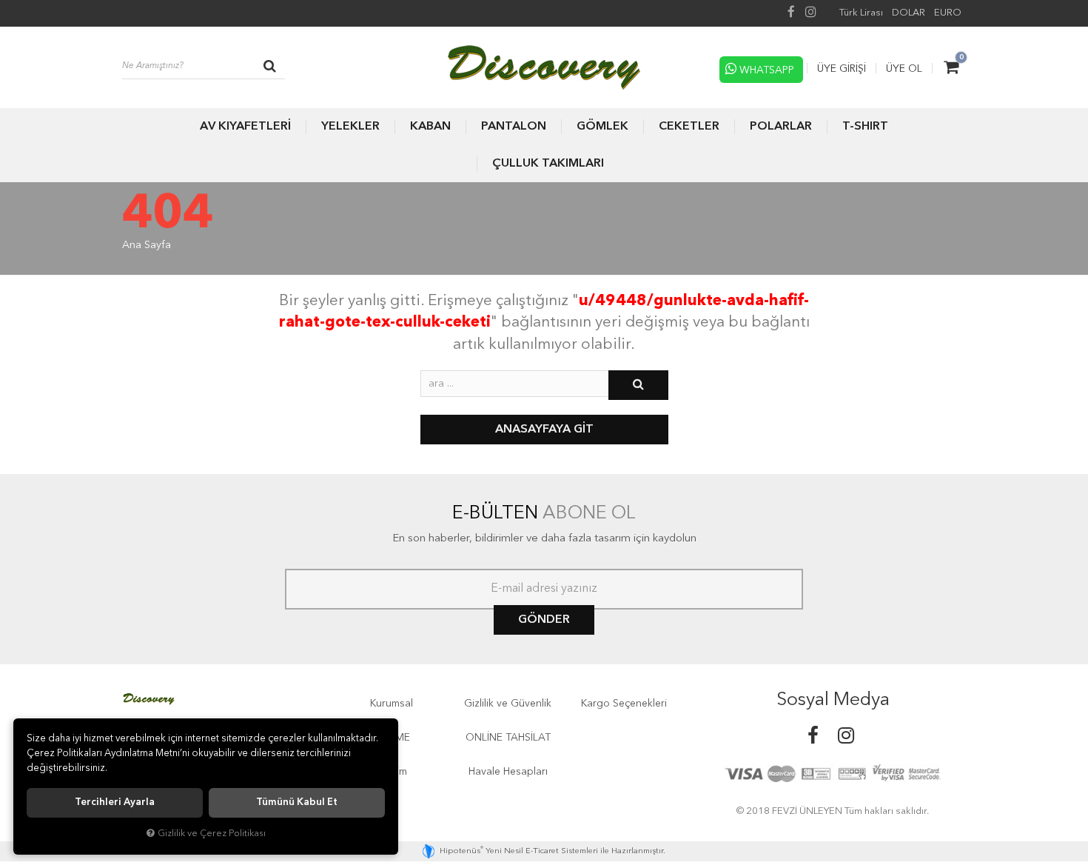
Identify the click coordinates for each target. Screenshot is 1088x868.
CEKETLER (689, 127)
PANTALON (513, 127)
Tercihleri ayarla (115, 802)
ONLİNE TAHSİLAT (508, 737)
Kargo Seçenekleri (624, 703)
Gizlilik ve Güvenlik (507, 703)
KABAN (430, 127)
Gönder (544, 620)
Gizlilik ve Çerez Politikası (212, 833)
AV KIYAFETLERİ (245, 127)
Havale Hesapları (508, 772)
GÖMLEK (602, 127)
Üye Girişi (841, 69)
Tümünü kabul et (297, 802)
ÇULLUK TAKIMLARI (548, 164)
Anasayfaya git (544, 429)
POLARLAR (781, 127)
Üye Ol (904, 69)
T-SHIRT (865, 127)
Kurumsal (391, 703)
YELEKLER (350, 127)
